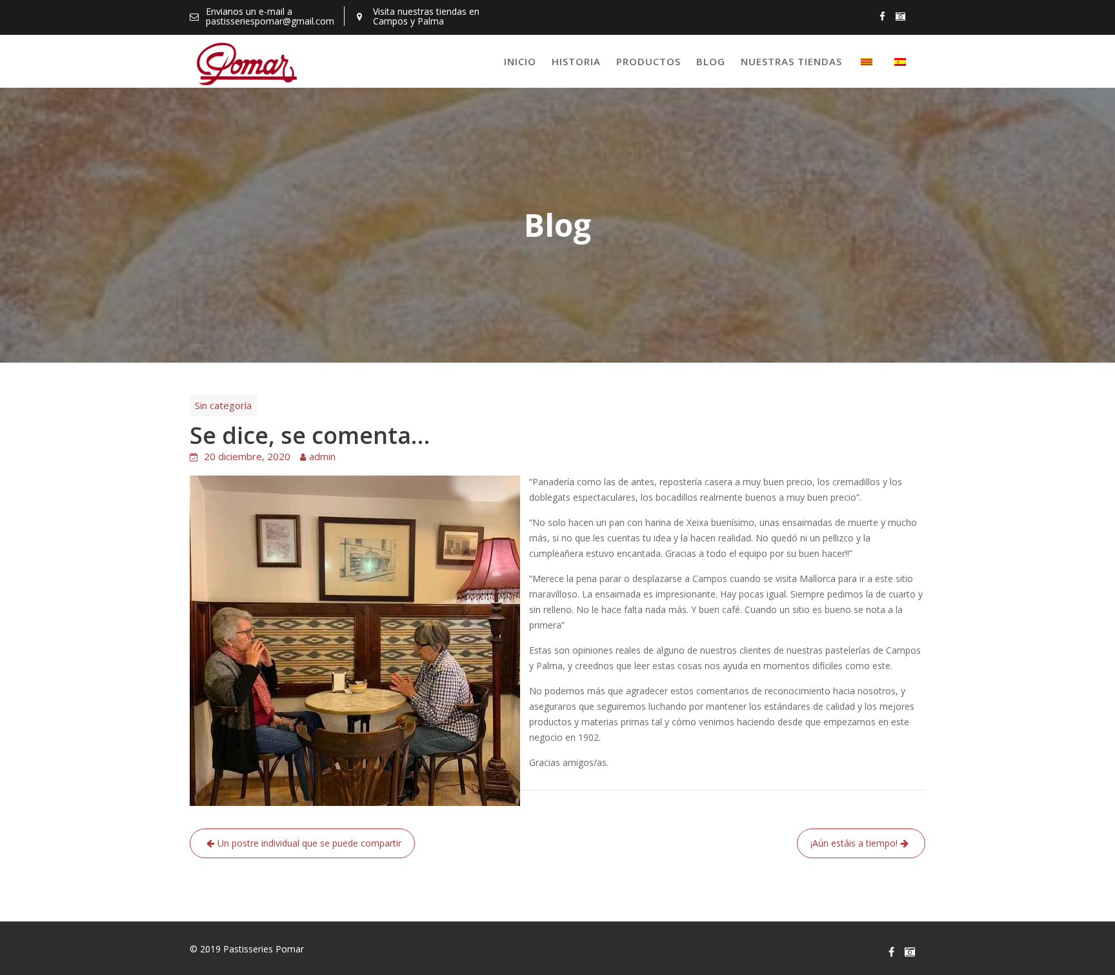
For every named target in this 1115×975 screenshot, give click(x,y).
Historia (576, 61)
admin (322, 456)
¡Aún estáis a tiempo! (854, 843)
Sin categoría (223, 405)
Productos (648, 61)
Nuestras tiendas (791, 61)
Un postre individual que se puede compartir (309, 843)
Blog (710, 61)
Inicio (520, 61)
